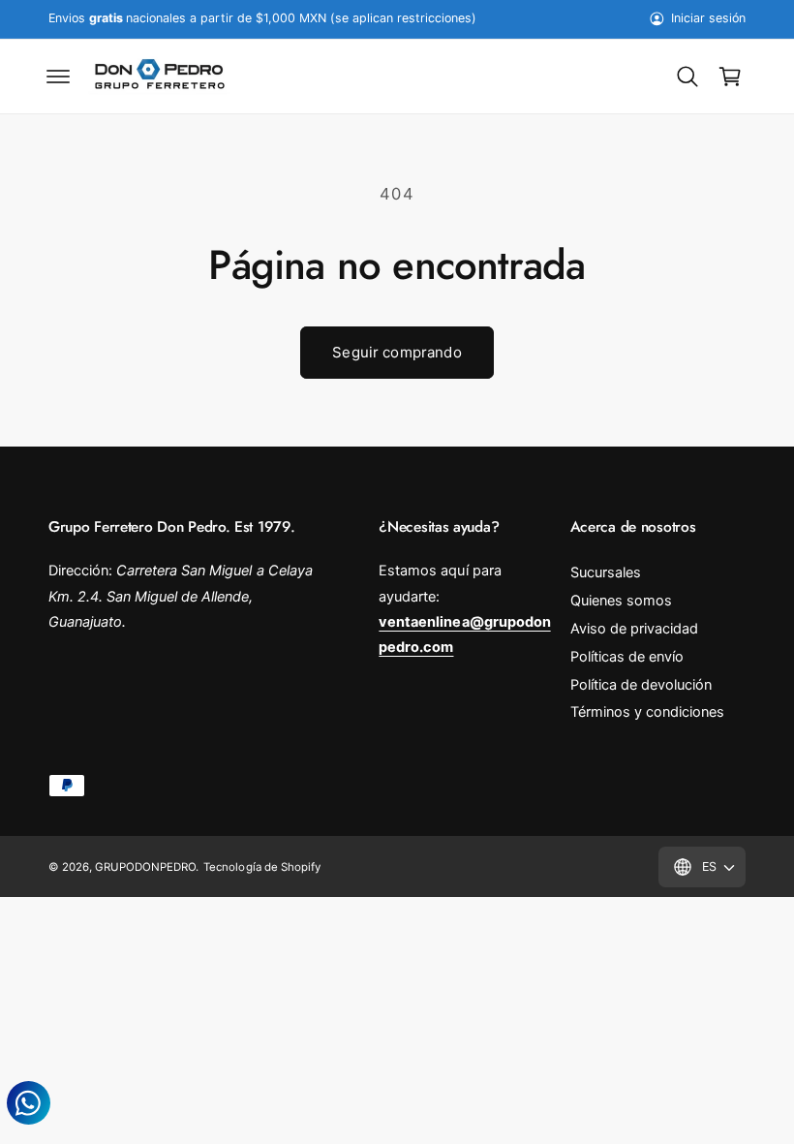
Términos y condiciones (647, 712)
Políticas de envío (627, 656)
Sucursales (605, 572)
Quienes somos (621, 600)
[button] (58, 76)
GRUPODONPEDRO (145, 867)
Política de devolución (641, 685)
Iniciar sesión (708, 18)
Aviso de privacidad (634, 628)
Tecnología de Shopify (261, 867)
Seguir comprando (396, 352)
